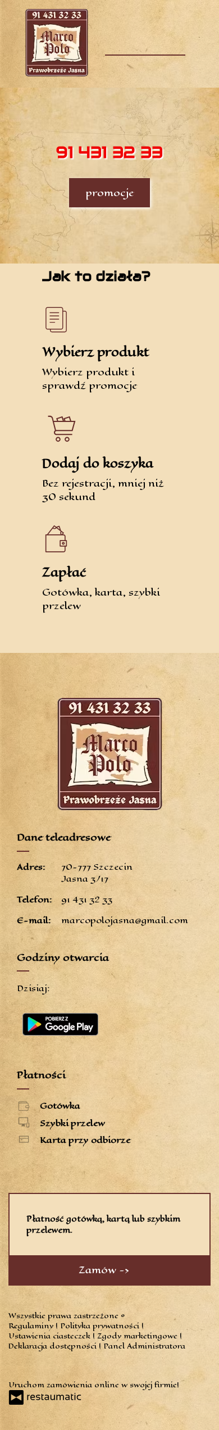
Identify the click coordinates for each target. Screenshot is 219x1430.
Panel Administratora (144, 1346)
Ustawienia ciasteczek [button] (50, 1336)
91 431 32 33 (86, 899)
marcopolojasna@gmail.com (124, 920)
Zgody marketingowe (138, 1336)
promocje (109, 192)
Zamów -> (105, 1270)
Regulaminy (32, 1325)
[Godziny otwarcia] (95, 988)
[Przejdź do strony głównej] (56, 42)
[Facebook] (18, 1365)
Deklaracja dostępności (53, 1346)
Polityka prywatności (101, 1325)
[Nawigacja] (175, 38)
